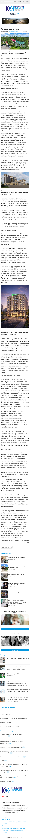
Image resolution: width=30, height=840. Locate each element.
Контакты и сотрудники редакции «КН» (13, 828)
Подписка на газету (15, 2)
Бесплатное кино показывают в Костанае (17, 658)
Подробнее (15, 629)
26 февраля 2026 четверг (13, 31)
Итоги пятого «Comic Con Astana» (9, 726)
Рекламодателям (7, 826)
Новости (4, 817)
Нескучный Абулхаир (6, 722)
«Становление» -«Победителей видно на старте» (13, 718)
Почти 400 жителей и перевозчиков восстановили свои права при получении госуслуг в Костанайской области (17, 667)
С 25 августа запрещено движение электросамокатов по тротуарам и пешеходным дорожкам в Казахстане (16, 683)
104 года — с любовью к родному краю (11, 747)
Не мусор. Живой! (5, 714)
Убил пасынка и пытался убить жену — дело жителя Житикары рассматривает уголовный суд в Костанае (17, 699)
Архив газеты (6, 819)
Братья (2, 760)
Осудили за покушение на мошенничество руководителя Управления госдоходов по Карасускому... (12, 741)
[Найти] (15, 1)
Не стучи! (2, 711)
